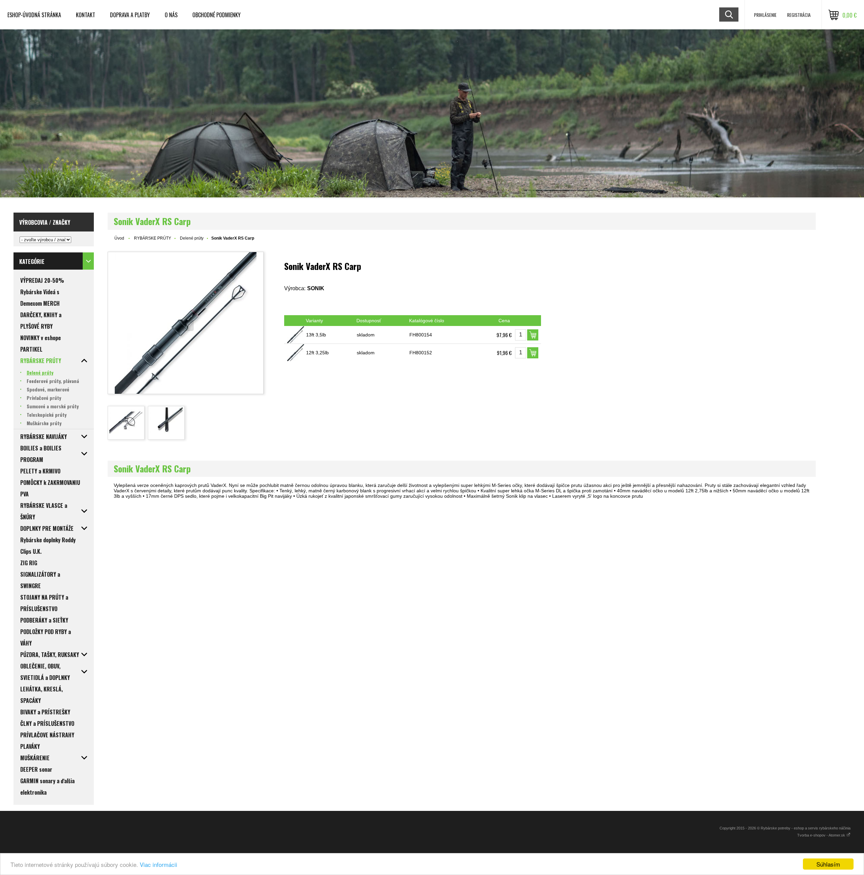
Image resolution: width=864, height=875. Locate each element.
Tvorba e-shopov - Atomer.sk (821, 835)
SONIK (315, 288)
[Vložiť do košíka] (532, 334)
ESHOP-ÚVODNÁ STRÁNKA (34, 15)
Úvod (119, 238)
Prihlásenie (765, 14)
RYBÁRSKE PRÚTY (152, 238)
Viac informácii (158, 864)
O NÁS (171, 15)
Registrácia (799, 14)
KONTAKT (85, 15)
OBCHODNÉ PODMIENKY (216, 15)
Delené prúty (192, 238)
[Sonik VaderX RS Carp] (186, 323)
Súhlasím (828, 864)
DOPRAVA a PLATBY (130, 15)
